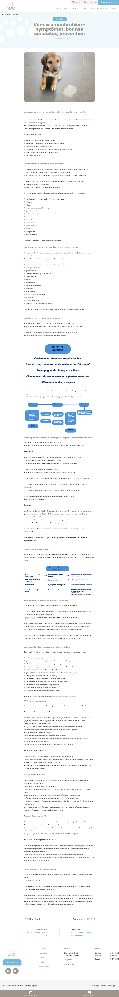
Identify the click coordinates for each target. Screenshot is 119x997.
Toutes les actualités (9, 15)
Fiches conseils (102, 8)
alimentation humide (31, 617)
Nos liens (113, 8)
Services (67, 8)
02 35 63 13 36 (69, 964)
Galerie (84, 8)
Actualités (76, 8)
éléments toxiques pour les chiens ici (63, 697)
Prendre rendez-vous (12, 962)
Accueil (59, 8)
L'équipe (92, 8)
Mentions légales (31, 986)
